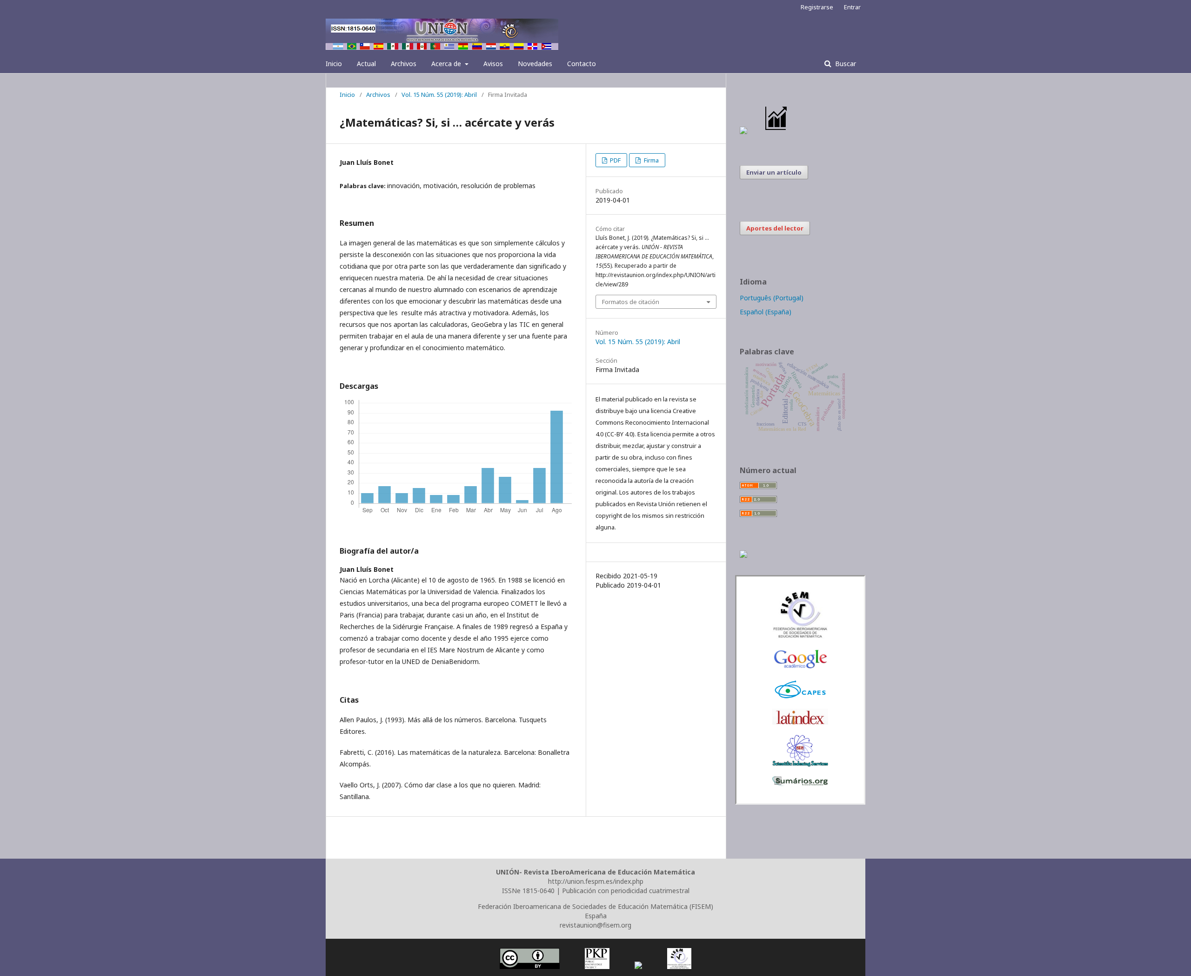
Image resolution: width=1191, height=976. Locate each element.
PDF (615, 160)
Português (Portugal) (771, 297)
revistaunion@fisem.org (595, 925)
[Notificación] (743, 131)
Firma (650, 160)
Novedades (535, 63)
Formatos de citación (630, 302)
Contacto (581, 63)
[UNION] (800, 783)
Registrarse (817, 7)
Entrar (852, 7)
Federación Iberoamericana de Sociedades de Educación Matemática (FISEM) (595, 906)
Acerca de (447, 63)
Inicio (334, 63)
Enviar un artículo (774, 172)
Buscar (844, 63)
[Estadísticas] (776, 131)
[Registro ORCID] (743, 555)
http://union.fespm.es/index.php (595, 881)
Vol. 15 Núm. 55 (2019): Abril (439, 94)
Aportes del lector (774, 228)
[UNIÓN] (800, 636)
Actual (366, 63)
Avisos (493, 63)
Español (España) (765, 311)
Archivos (403, 63)
